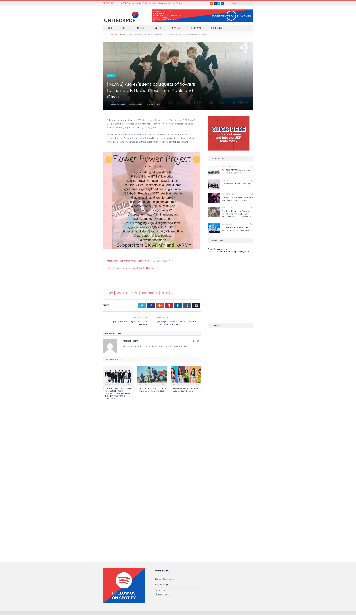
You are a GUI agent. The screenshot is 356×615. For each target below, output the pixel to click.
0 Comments (154, 105)
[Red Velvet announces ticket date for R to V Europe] (186, 375)
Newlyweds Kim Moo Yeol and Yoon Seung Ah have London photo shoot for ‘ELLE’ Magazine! (236, 214)
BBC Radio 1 (123, 293)
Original (196, 28)
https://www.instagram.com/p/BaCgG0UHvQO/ (130, 268)
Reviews (176, 28)
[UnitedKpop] (121, 16)
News (140, 28)
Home (110, 28)
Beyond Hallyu (161, 584)
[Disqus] (152, 442)
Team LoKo (160, 590)
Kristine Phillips (117, 105)
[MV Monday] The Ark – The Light (236, 184)
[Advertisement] (151, 278)
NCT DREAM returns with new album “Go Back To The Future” (236, 228)
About (123, 28)
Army (110, 293)
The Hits (164, 293)
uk (173, 293)
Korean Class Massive (165, 579)
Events (157, 28)
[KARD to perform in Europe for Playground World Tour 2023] (152, 375)
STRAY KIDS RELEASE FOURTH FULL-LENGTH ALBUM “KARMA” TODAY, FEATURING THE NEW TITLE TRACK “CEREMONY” (118, 393)
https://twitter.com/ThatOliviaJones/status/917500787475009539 (138, 261)
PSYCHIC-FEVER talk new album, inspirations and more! (237, 171)
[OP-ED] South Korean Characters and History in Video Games (237, 198)
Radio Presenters (148, 293)
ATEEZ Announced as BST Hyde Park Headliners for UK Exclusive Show (153, 3)
